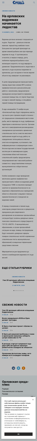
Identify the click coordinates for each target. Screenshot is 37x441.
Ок (18, 434)
